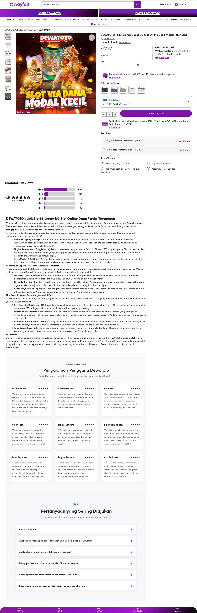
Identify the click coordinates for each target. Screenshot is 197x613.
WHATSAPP (137, 611)
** (155, 120)
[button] (56, 73)
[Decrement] (104, 114)
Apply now (164, 57)
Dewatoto (78, 223)
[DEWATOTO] (20, 5)
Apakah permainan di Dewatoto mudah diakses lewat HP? (48, 574)
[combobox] (88, 4)
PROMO (20, 611)
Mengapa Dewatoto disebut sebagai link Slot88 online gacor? (49, 563)
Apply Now (114, 127)
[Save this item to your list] (92, 37)
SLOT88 (32, 29)
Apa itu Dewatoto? (28, 529)
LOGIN (59, 611)
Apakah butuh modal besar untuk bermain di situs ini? (46, 551)
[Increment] (115, 114)
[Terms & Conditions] (180, 54)
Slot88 (117, 337)
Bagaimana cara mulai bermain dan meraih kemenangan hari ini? (52, 585)
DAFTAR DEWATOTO (147, 13)
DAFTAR (98, 611)
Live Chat (177, 611)
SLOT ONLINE (19, 29)
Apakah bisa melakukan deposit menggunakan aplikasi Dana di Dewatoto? (56, 540)
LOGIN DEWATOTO (49, 13)
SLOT (7, 29)
